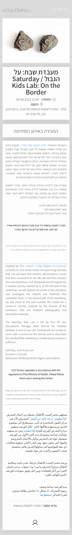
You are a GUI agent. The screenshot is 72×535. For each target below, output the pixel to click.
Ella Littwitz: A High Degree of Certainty (42, 266)
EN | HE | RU (60, 9)
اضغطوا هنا (46, 495)
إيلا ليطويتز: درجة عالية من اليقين (48, 418)
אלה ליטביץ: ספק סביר (34, 145)
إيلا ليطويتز (29, 430)
